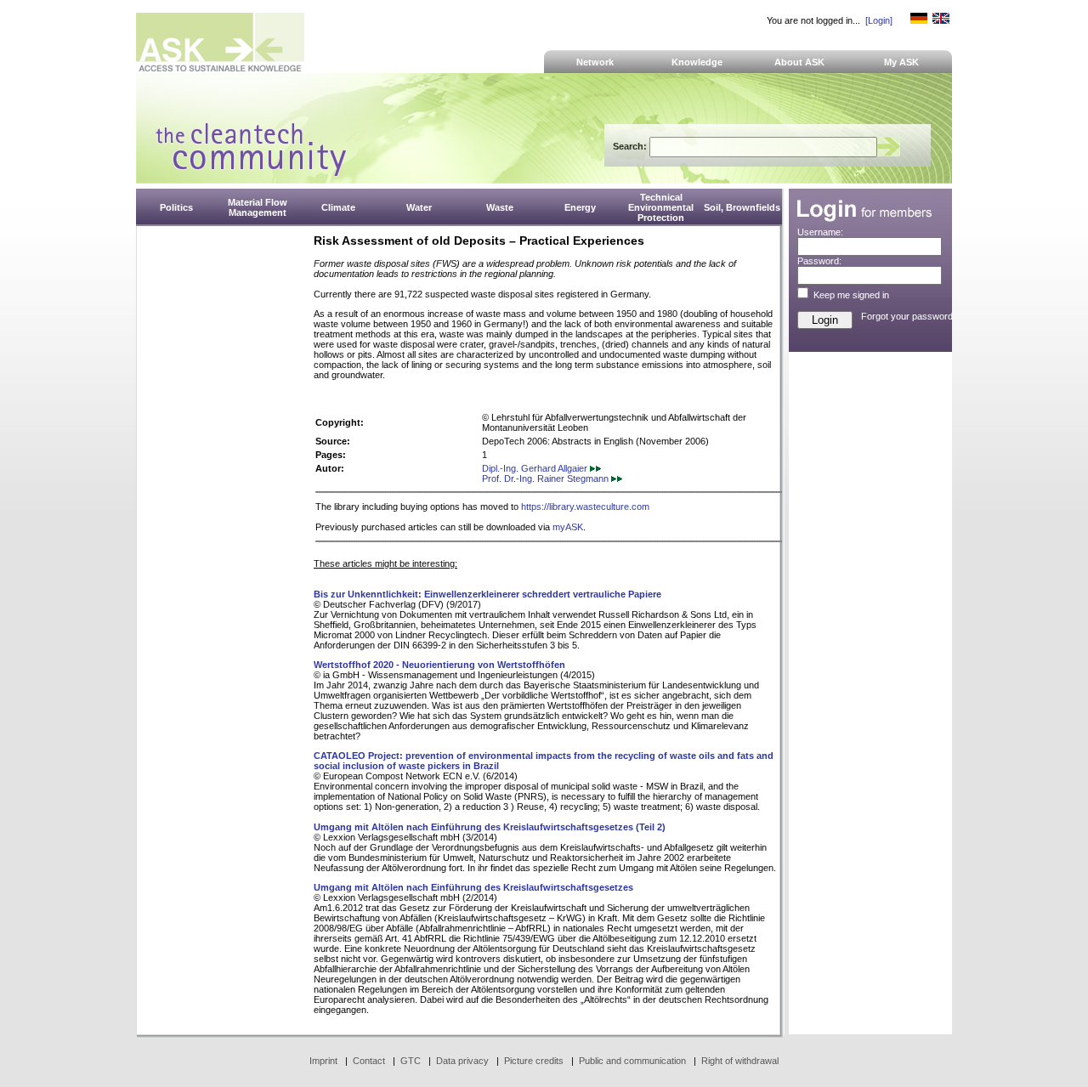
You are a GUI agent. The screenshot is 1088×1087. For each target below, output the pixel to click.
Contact (369, 1061)
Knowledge (697, 62)
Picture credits (534, 1061)
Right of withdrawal (740, 1061)
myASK (567, 527)
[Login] (878, 20)
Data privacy (462, 1061)
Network (595, 62)
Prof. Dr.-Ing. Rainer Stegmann (546, 478)
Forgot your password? (909, 316)
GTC (410, 1061)
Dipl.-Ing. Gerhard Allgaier (536, 468)
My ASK (901, 62)
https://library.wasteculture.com (585, 506)
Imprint (323, 1061)
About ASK (799, 62)
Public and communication (632, 1061)
